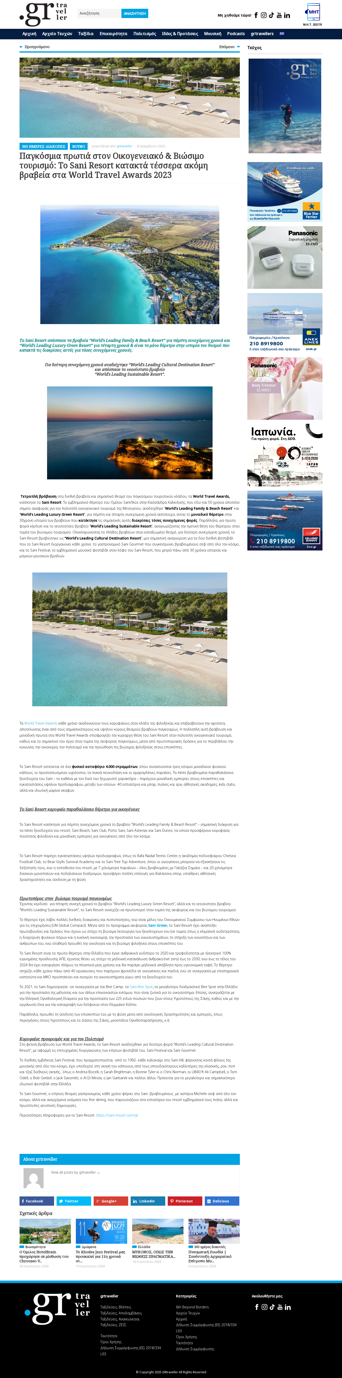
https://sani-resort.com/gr (117, 1115)
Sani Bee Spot (141, 986)
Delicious (221, 1201)
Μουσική (212, 33)
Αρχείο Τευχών (57, 33)
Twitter (71, 1201)
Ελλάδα (144, 1247)
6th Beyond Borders (192, 1307)
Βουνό (78, 146)
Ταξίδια (86, 33)
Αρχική (29, 33)
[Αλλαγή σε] (282, 34)
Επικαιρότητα (113, 33)
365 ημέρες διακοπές (43, 146)
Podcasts (236, 33)
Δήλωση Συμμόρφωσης (195, 1348)
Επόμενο (227, 46)
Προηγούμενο (37, 46)
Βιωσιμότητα (35, 1247)
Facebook (34, 1201)
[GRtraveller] (43, 23)
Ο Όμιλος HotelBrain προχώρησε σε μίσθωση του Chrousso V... (44, 1256)
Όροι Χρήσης (110, 1341)
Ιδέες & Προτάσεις (180, 33)
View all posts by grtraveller (75, 1172)
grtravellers (262, 33)
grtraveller (124, 146)
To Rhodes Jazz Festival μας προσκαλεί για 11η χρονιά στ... (100, 1256)
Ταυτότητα (108, 1335)
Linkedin (147, 1201)
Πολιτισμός (144, 33)
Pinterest (184, 1201)
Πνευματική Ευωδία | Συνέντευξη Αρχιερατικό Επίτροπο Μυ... (210, 1256)
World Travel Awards (40, 723)
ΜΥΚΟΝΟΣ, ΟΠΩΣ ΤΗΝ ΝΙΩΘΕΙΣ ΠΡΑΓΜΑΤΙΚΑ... (154, 1254)
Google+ (109, 1201)
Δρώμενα (89, 1247)
